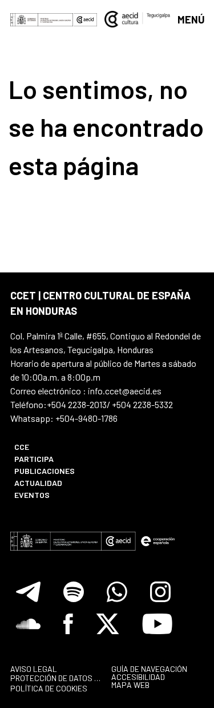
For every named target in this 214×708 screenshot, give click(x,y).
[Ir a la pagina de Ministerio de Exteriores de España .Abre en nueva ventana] (42, 18)
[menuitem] (54, 447)
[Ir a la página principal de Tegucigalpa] (137, 18)
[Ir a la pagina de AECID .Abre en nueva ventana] (86, 18)
